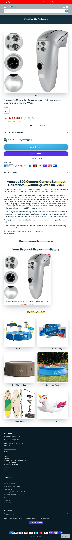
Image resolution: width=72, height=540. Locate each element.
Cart (67, 7)
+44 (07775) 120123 (9, 445)
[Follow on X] (7, 470)
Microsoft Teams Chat (10, 449)
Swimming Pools (52, 369)
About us (6, 481)
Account (64, 7)
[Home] (13, 6)
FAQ (5, 497)
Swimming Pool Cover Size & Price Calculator (17, 492)
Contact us (7, 500)
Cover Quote (7, 502)
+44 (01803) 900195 (13, 440)
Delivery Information (9, 483)
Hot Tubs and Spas (19, 369)
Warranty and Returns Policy (12, 486)
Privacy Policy (8, 489)
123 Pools (38, 536)
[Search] (66, 11)
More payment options (36, 158)
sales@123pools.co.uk (13, 436)
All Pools (19, 332)
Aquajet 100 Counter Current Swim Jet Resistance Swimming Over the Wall (27, 279)
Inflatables (52, 405)
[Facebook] (4, 470)
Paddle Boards (19, 405)
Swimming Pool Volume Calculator (13, 494)
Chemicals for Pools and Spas (52, 332)
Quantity (6, 107)
